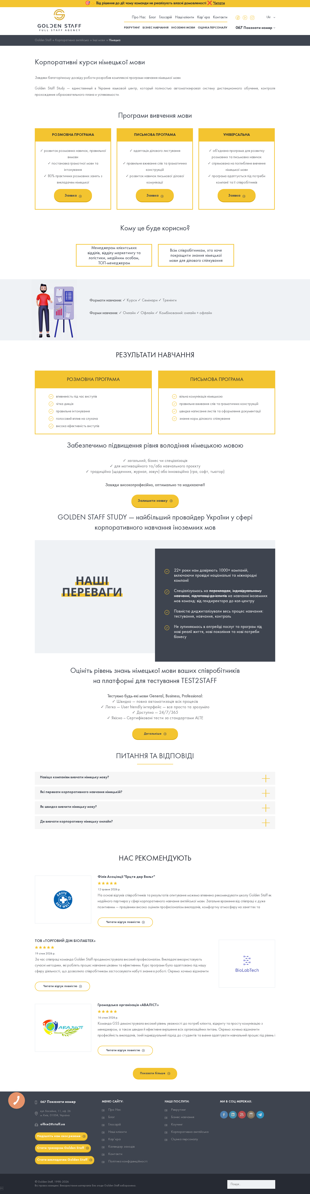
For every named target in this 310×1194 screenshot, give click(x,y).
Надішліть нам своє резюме (59, 1136)
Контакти (220, 17)
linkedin (233, 1115)
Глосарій (165, 17)
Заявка (71, 195)
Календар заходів (121, 1146)
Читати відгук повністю (123, 922)
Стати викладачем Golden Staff (62, 1160)
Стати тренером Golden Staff (60, 1148)
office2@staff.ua (52, 1124)
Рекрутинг (132, 27)
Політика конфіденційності (127, 1161)
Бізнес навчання (155, 27)
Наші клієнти (184, 17)
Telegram (260, 1115)
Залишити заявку (153, 501)
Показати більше (152, 1073)
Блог (152, 17)
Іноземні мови (183, 27)
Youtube (245, 17)
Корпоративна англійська (190, 1132)
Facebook (238, 17)
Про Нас (139, 17)
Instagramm (252, 17)
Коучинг (177, 1124)
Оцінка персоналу (212, 27)
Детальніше (153, 733)
